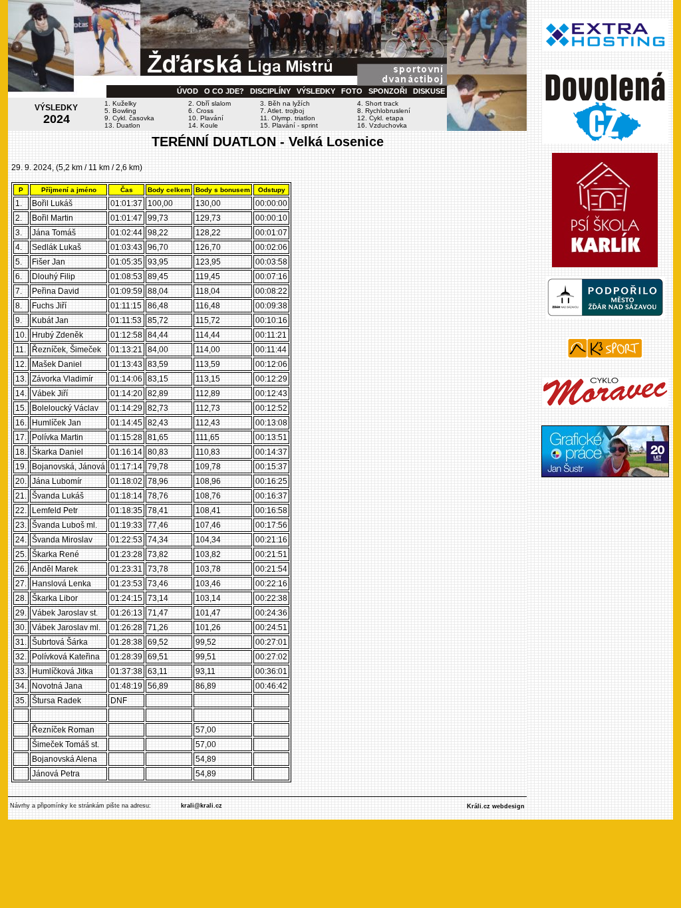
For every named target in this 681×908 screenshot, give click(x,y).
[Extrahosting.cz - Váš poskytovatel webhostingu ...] (605, 48)
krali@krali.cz (201, 805)
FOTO (351, 91)
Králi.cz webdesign (496, 806)
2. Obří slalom (209, 103)
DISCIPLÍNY (270, 91)
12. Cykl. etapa (380, 118)
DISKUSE (429, 91)
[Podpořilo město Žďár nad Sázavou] (605, 315)
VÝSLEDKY (316, 91)
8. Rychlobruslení (383, 110)
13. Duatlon (122, 125)
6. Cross (200, 110)
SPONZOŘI (387, 91)
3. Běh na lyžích (285, 103)
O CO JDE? (224, 91)
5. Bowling (120, 110)
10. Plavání (205, 118)
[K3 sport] (605, 356)
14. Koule (203, 125)
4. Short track (377, 103)
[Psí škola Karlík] (605, 264)
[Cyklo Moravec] (605, 404)
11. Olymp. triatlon (287, 118)
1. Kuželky (120, 103)
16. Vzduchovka (382, 125)
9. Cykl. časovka (129, 118)
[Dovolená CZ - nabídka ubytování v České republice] (605, 141)
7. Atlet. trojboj (282, 110)
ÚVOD (187, 91)
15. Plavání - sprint (289, 125)
